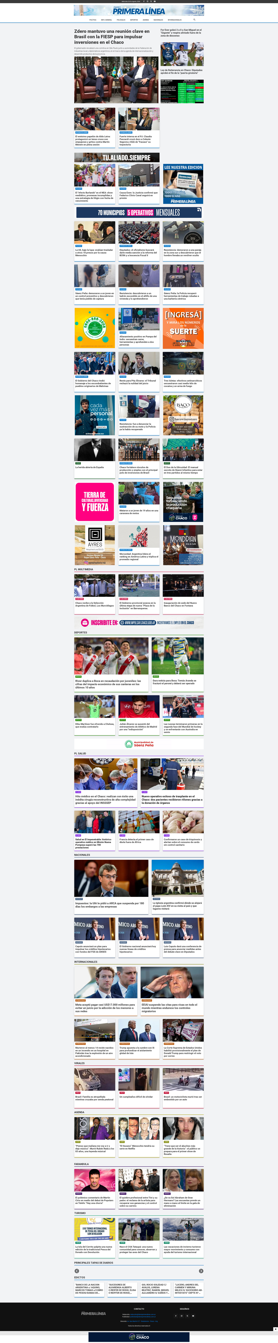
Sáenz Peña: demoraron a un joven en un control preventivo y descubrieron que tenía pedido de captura (94, 296)
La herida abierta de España (89, 467)
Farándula (79, 1193)
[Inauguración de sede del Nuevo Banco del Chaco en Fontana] (183, 585)
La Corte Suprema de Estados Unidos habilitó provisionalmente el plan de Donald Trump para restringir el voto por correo (183, 1052)
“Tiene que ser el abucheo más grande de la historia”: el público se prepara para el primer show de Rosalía (182, 1150)
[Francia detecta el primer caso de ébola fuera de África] (138, 822)
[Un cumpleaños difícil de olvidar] (138, 1079)
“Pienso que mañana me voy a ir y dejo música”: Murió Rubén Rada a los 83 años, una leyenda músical (94, 1149)
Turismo (78, 1242)
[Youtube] (154, 1)
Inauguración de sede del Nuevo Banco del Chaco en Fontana (180, 604)
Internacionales (175, 20)
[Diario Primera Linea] (139, 10)
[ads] (117, 157)
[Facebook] (144, 1)
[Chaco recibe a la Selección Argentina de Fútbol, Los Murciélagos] (94, 585)
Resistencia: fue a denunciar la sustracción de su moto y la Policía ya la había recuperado (138, 427)
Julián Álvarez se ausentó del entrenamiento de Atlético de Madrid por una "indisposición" (138, 727)
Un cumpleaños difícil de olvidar (136, 1097)
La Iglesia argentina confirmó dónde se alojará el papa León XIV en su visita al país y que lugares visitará (177, 906)
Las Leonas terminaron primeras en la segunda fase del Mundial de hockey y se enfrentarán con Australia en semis (183, 728)
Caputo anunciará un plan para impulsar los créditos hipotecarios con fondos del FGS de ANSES (93, 949)
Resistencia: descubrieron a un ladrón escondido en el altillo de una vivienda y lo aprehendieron (138, 296)
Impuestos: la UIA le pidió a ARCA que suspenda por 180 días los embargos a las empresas (109, 905)
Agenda (146, 20)
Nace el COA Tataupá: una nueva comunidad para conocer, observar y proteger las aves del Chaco (138, 1250)
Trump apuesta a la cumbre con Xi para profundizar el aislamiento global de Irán (137, 1051)
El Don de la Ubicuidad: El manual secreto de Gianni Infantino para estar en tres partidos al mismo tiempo (183, 470)
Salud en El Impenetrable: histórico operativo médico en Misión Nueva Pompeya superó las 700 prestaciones (93, 843)
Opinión (78, 463)
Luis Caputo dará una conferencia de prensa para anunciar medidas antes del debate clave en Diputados (182, 949)
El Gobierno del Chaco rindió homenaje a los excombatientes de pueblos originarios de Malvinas (93, 383)
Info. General (106, 20)
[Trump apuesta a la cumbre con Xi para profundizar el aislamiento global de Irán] (138, 1030)
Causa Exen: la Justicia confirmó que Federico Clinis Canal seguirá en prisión (139, 195)
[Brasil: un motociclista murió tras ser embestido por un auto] (183, 1079)
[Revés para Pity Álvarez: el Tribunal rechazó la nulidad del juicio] (138, 363)
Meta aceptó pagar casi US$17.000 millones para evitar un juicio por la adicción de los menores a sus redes (105, 1008)
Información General (82, 132)
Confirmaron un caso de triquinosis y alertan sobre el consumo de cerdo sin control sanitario (183, 842)
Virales (78, 1092)
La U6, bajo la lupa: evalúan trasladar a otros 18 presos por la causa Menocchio (94, 253)
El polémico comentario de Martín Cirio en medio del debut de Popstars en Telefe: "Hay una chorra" (94, 1200)
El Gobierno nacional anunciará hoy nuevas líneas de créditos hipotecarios (138, 949)
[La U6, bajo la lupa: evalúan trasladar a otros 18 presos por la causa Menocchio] (94, 232)
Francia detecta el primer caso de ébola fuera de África (137, 840)
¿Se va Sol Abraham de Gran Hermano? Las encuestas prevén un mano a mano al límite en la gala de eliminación (182, 1201)
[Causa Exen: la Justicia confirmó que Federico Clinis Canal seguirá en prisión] (138, 175)
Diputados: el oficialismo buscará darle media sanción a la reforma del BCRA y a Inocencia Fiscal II (138, 253)
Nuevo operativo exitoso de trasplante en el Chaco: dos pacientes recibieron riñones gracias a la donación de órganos (172, 799)
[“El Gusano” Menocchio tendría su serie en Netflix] (138, 1128)
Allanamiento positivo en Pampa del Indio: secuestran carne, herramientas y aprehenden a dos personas (138, 340)
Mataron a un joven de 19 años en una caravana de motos (139, 512)
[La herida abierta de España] (94, 450)
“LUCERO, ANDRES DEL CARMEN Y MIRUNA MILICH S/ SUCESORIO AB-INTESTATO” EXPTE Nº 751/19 (189, 1290)
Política (92, 20)
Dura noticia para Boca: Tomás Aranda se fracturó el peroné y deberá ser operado (174, 682)
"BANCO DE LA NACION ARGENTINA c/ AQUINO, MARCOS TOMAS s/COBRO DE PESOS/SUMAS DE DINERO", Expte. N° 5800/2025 (89, 1291)
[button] (194, 20)
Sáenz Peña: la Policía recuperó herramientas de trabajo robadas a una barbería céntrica (181, 296)
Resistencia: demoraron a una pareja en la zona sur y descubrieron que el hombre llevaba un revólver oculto (182, 253)
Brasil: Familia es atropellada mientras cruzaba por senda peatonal (94, 1098)
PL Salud (78, 792)
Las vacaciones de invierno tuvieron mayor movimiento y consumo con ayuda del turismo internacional (182, 1250)
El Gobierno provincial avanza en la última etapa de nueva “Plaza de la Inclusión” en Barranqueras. (138, 606)
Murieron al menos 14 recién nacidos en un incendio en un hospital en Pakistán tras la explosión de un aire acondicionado (94, 1052)
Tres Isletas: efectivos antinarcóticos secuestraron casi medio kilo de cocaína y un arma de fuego (183, 383)
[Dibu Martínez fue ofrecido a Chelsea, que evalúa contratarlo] (94, 706)
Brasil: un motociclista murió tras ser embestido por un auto (183, 1098)
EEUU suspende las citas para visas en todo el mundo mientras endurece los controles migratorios (169, 1008)
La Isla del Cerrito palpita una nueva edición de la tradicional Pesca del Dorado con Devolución (93, 1250)
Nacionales (158, 20)
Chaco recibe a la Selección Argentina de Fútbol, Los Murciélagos (94, 604)
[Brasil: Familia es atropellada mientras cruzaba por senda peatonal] (94, 1079)
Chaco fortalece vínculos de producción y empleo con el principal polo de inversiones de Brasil (139, 470)
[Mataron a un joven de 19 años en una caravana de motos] (138, 493)
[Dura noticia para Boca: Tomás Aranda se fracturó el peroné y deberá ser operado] (178, 655)
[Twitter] (151, 1)
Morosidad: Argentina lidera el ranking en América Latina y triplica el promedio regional (139, 557)
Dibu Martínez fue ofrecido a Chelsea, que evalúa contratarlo (94, 725)
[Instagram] (147, 1)
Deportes (134, 20)
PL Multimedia (79, 598)
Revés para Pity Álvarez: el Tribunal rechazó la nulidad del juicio (138, 382)
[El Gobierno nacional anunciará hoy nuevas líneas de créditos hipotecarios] (138, 929)
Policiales (121, 20)
